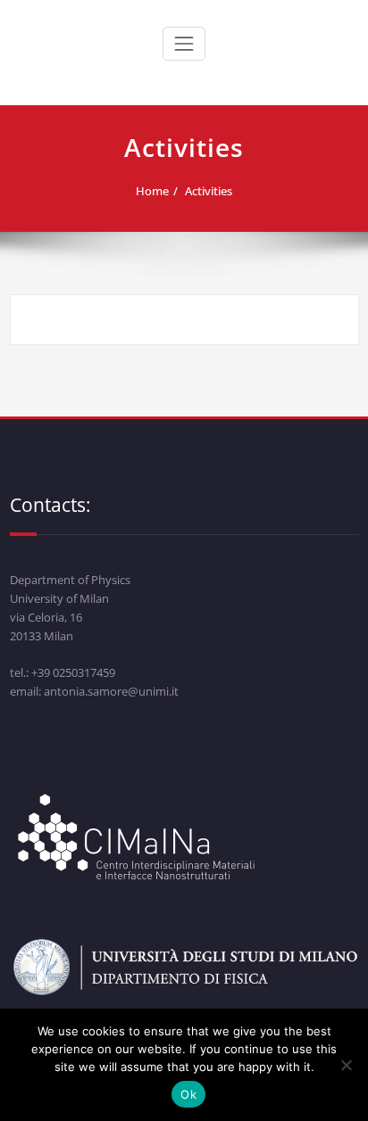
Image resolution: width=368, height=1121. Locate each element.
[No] (346, 1065)
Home (152, 191)
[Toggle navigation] (184, 44)
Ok (188, 1094)
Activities (208, 191)
